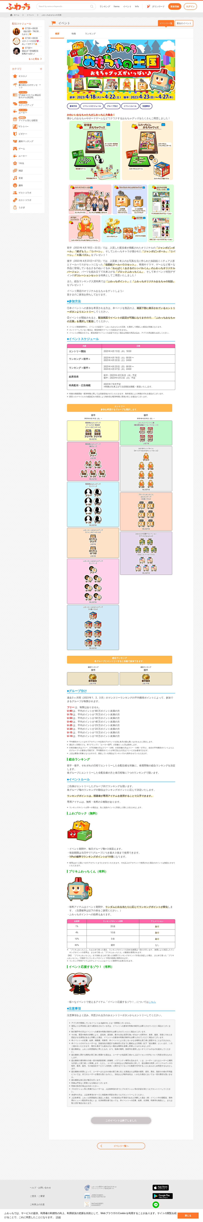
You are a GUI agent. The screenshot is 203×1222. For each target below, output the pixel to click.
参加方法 (73, 106)
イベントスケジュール (92, 106)
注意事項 (146, 106)
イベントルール (130, 106)
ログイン (190, 6)
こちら (152, 1001)
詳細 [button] (58, 1217)
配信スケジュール (21, 23)
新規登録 (175, 6)
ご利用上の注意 (37, 1204)
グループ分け (112, 106)
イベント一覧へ (121, 1146)
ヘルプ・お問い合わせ (40, 1187)
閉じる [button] (188, 1215)
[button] (27, 31)
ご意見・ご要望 (37, 1196)
